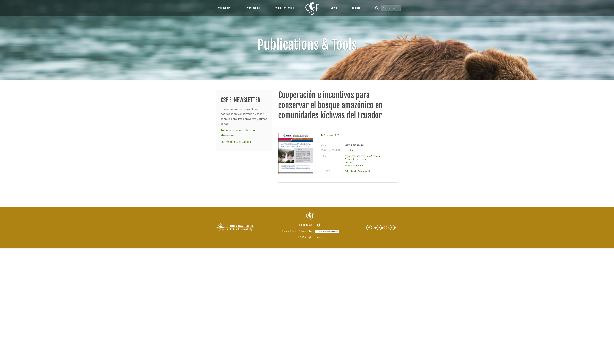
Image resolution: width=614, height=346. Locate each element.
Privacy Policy (289, 231)
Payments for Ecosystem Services (362, 155)
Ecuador (349, 150)
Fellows (348, 162)
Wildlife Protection (354, 165)
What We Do (253, 8)
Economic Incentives (355, 159)
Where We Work (284, 8)
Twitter (375, 229)
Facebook (369, 229)
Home (312, 8)
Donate (356, 8)
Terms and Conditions (328, 231)
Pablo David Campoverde (358, 171)
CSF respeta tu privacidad (236, 142)
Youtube (382, 229)
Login (318, 225)
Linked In (395, 229)
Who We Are (224, 8)
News (334, 8)
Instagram (389, 229)
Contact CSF (305, 225)
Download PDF (331, 135)
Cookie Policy (305, 231)
